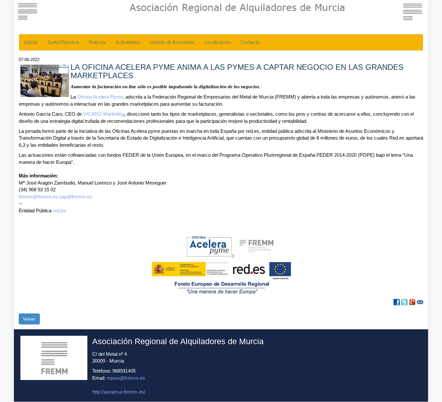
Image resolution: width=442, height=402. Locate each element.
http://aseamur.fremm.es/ (118, 392)
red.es (59, 210)
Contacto (250, 42)
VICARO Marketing (103, 114)
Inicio (31, 42)
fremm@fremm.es (38, 196)
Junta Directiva (63, 42)
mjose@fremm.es (126, 378)
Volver (29, 319)
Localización (217, 42)
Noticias (97, 42)
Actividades (128, 42)
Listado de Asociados (172, 42)
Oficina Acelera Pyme (100, 97)
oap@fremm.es (75, 196)
